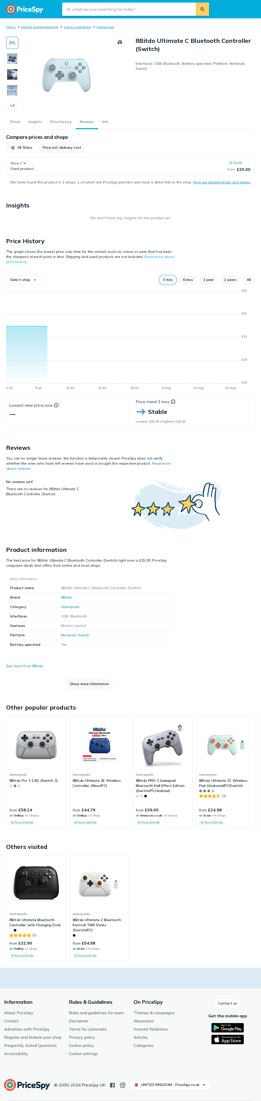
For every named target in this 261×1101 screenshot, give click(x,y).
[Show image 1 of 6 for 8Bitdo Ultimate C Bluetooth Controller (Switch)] (12, 43)
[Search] (202, 9)
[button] (12, 105)
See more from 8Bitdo (24, 666)
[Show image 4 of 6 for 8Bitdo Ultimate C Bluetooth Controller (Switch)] (12, 90)
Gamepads (105, 27)
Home (11, 27)
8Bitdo (66, 597)
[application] (130, 340)
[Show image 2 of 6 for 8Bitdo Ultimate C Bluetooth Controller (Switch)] (12, 59)
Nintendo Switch (75, 635)
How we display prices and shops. (222, 182)
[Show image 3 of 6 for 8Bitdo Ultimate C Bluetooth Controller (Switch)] (12, 74)
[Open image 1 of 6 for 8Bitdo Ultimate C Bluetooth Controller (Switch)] (66, 75)
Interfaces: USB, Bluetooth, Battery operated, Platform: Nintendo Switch (190, 66)
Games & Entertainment (39, 27)
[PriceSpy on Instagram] (123, 1084)
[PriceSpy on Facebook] (112, 1084)
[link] (36, 772)
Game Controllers (77, 27)
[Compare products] (119, 42)
